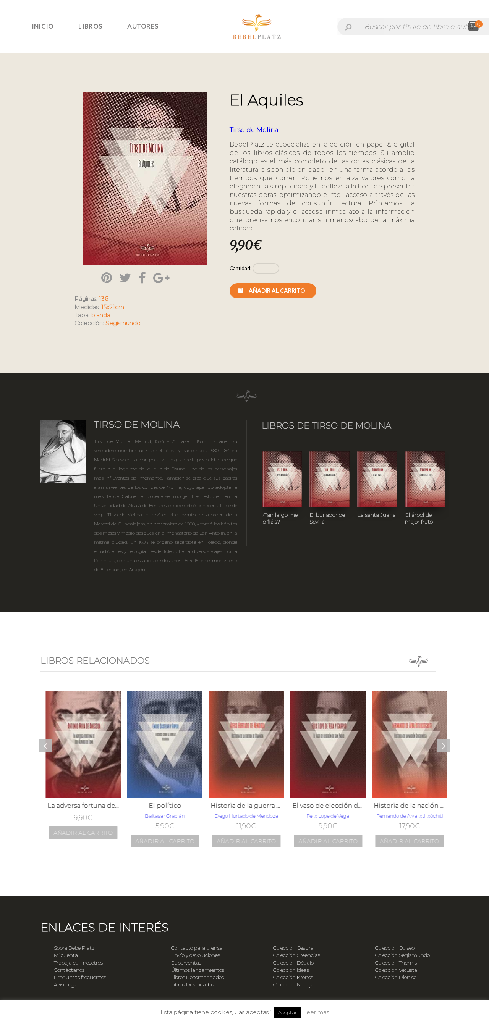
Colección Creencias (296, 955)
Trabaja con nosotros (78, 963)
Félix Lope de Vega (326, 816)
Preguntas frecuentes (80, 977)
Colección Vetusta (396, 970)
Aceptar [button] (287, 1012)
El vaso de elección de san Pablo (327, 805)
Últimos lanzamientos (197, 970)
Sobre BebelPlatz (74, 948)
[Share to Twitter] (125, 277)
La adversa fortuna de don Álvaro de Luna (82, 805)
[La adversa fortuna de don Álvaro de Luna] (82, 744)
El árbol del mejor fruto (419, 518)
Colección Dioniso (395, 977)
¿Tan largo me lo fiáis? (280, 518)
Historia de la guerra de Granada (245, 805)
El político (163, 805)
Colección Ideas (291, 970)
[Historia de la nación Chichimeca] (408, 744)
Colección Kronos (293, 977)
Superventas (186, 963)
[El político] (163, 744)
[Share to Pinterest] (106, 277)
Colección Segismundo (402, 955)
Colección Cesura (293, 948)
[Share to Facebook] (142, 277)
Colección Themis (396, 963)
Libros (90, 26)
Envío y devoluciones (195, 955)
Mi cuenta (66, 955)
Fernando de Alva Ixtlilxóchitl (408, 816)
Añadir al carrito (277, 290)
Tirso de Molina (254, 130)
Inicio (43, 26)
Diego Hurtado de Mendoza (245, 816)
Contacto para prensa (197, 948)
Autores (143, 26)
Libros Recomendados (197, 977)
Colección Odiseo (395, 948)
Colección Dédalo (293, 963)
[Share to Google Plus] (161, 277)
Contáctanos (69, 970)
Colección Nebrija (293, 984)
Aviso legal (66, 984)
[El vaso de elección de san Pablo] (326, 744)
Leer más (316, 1012)
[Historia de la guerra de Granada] (245, 744)
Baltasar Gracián (163, 816)
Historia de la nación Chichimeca (408, 805)
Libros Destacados (192, 984)
